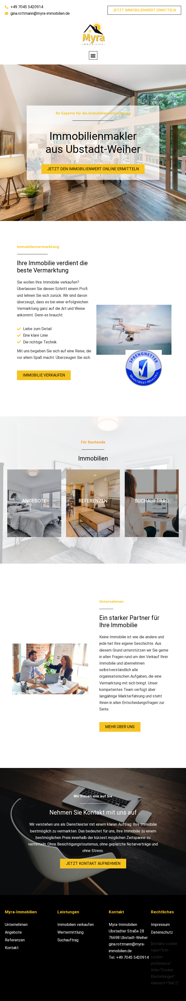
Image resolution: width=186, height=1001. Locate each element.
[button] (93, 55)
